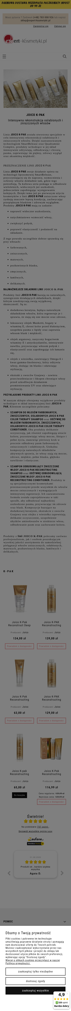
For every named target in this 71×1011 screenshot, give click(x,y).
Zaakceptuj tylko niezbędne (35, 971)
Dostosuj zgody (35, 981)
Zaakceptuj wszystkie (35, 990)
